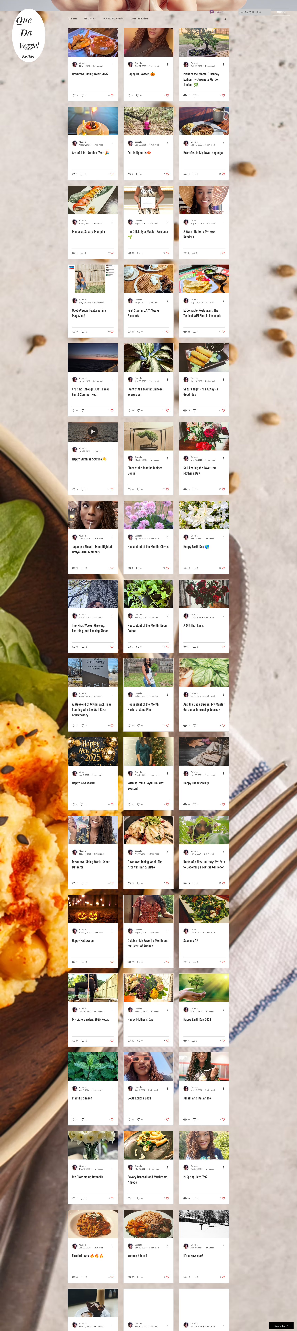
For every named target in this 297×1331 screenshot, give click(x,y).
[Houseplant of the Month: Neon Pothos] (148, 594)
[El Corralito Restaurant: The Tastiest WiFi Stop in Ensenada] (204, 279)
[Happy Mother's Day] (148, 988)
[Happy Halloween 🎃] (148, 42)
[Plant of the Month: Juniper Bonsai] (148, 436)
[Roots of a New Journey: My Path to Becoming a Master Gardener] (204, 830)
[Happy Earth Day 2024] (204, 988)
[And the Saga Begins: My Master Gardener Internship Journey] (204, 672)
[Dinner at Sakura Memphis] (93, 200)
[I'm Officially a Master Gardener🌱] (148, 200)
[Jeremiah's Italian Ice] (204, 1066)
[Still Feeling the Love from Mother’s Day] (204, 436)
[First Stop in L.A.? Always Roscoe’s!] (148, 279)
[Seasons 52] (204, 909)
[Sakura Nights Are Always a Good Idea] (204, 357)
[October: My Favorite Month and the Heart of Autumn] (148, 909)
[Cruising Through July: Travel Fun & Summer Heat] (93, 357)
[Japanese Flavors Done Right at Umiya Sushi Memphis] (93, 515)
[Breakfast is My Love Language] (204, 121)
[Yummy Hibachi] (148, 1224)
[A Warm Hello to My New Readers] (204, 200)
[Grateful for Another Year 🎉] (93, 121)
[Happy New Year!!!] (93, 751)
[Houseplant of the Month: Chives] (148, 515)
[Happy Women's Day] (148, 1303)
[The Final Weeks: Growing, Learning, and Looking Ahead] (93, 594)
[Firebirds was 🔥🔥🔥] (93, 1224)
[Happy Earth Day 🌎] (204, 515)
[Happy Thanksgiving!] (204, 751)
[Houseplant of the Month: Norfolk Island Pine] (148, 672)
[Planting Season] (93, 1066)
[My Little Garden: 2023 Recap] (93, 988)
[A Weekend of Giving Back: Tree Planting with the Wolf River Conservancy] (93, 672)
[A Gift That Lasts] (204, 594)
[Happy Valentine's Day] (204, 1303)
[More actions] (113, 64)
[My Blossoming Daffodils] (93, 1145)
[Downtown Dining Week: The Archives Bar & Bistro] (148, 830)
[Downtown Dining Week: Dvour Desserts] (93, 830)
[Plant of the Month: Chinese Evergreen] (148, 357)
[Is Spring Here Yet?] (204, 1145)
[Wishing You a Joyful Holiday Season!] (148, 751)
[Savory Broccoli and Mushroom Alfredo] (148, 1145)
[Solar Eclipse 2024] (148, 1066)
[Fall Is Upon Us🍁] (148, 121)
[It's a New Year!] (204, 1224)
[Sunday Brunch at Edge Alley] (93, 1303)
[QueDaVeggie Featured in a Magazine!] (93, 279)
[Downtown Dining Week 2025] (93, 42)
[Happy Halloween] (93, 909)
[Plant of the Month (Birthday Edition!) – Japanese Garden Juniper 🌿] (204, 42)
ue (28, 19)
